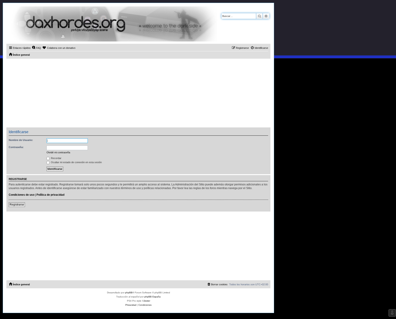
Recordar (55, 158)
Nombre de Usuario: (21, 140)
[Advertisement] (138, 93)
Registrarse (17, 204)
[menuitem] (36, 48)
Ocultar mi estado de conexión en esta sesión (76, 162)
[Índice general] (111, 23)
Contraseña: (16, 147)
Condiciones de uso (21, 194)
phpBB (128, 292)
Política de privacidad (50, 194)
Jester (147, 301)
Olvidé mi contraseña (58, 152)
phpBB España (152, 296)
